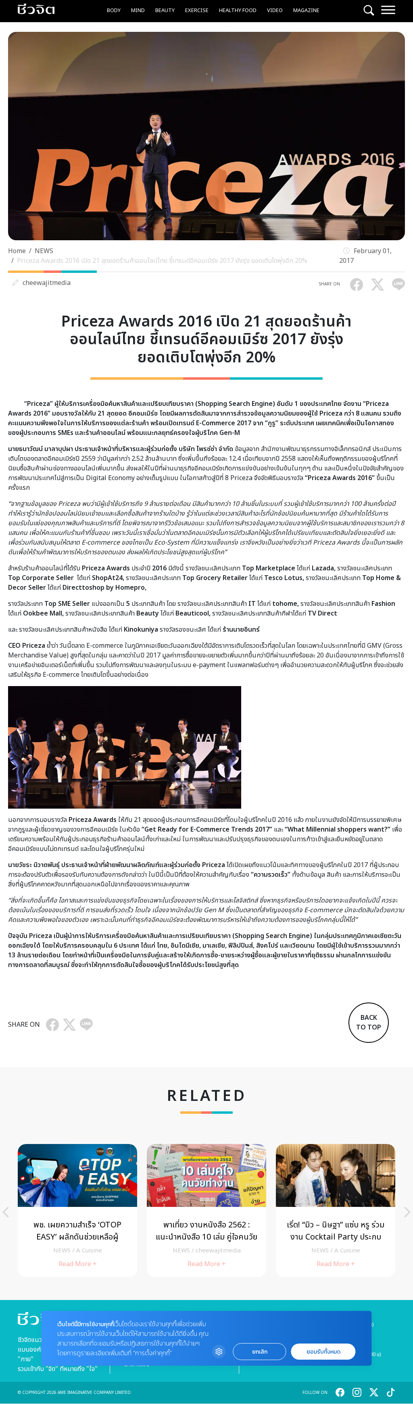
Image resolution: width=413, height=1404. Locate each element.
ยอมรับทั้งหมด (323, 1352)
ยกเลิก (259, 1352)
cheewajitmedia (47, 283)
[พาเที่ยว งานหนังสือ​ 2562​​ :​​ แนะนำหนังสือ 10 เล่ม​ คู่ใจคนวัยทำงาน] (206, 1210)
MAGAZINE (306, 10)
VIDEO (275, 10)
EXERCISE (197, 10)
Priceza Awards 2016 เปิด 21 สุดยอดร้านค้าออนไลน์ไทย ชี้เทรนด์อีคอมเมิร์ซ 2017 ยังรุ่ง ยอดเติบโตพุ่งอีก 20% (162, 261)
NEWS (44, 251)
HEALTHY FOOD (238, 10)
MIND (138, 10)
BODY (114, 10)
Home (17, 251)
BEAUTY (165, 10)
